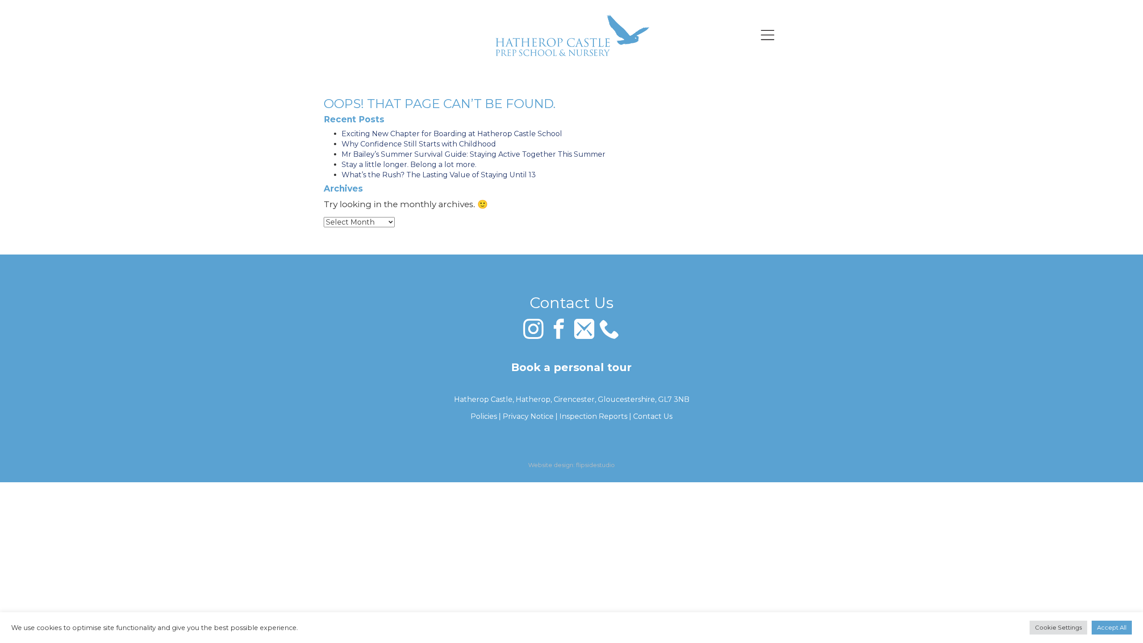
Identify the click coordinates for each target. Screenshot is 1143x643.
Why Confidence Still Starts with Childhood (419, 144)
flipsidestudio (595, 464)
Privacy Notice (528, 416)
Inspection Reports (593, 416)
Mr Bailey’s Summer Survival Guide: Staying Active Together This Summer (473, 154)
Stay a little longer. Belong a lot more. (409, 164)
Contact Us (652, 416)
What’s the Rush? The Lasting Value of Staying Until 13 (439, 175)
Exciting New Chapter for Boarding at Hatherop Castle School (452, 133)
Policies (484, 416)
